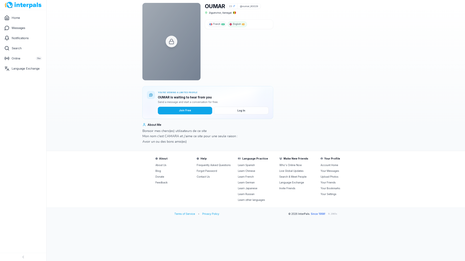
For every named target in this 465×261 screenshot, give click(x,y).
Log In (241, 110)
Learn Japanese (247, 188)
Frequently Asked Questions (214, 165)
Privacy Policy (210, 213)
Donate (159, 176)
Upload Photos (329, 176)
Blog (158, 170)
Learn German (246, 182)
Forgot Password (207, 170)
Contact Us (203, 176)
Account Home (329, 165)
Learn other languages (251, 199)
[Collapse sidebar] (23, 257)
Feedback (161, 182)
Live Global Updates (291, 170)
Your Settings (328, 194)
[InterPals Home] (23, 5)
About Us (160, 165)
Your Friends (328, 182)
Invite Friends (287, 188)
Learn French (246, 176)
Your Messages (330, 170)
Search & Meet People (293, 176)
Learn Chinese (246, 170)
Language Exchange (291, 182)
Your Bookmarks (330, 188)
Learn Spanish (246, 165)
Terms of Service (184, 213)
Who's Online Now (290, 165)
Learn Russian (246, 194)
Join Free (185, 110)
